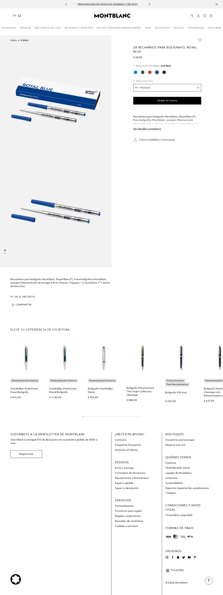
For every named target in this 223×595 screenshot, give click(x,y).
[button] (198, 15)
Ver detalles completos (147, 129)
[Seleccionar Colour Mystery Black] (164, 72)
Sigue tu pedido (124, 483)
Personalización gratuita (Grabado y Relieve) (108, 4)
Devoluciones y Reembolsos (132, 478)
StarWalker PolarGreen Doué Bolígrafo (24, 390)
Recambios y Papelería (79, 28)
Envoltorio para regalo (128, 511)
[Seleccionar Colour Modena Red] (150, 72)
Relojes (179, 28)
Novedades (9, 28)
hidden (25, 40)
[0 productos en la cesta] (211, 16)
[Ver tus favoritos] (204, 16)
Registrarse (26, 454)
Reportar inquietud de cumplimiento (187, 488)
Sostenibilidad (174, 483)
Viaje (148, 28)
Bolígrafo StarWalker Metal (100, 390)
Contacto (120, 440)
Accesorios (162, 28)
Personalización (124, 506)
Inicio (13, 40)
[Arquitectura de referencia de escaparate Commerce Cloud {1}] (112, 15)
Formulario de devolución (130, 473)
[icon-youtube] (189, 557)
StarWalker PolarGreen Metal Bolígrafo (63, 390)
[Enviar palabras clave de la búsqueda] (192, 16)
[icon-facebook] (172, 557)
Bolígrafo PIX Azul (176, 392)
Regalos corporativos (128, 516)
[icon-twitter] (183, 557)
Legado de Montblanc (179, 473)
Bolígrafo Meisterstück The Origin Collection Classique (140, 391)
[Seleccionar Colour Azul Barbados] (135, 72)
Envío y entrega (124, 468)
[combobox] (167, 87)
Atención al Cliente (126, 450)
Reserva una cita (175, 445)
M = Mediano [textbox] (143, 88)
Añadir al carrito (167, 100)
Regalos (25, 28)
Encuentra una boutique (180, 440)
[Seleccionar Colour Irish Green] (142, 72)
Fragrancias (196, 28)
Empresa (171, 463)
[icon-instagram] (167, 557)
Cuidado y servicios (126, 526)
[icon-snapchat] (178, 557)
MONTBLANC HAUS (178, 468)
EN (14, 15)
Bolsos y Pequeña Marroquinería (119, 28)
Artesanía (171, 478)
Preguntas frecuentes (128, 445)
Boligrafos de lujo (48, 28)
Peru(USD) (177, 570)
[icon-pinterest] (194, 557)
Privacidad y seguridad (179, 515)
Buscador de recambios (129, 521)
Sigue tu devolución (127, 488)
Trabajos (171, 493)
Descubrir (214, 28)
